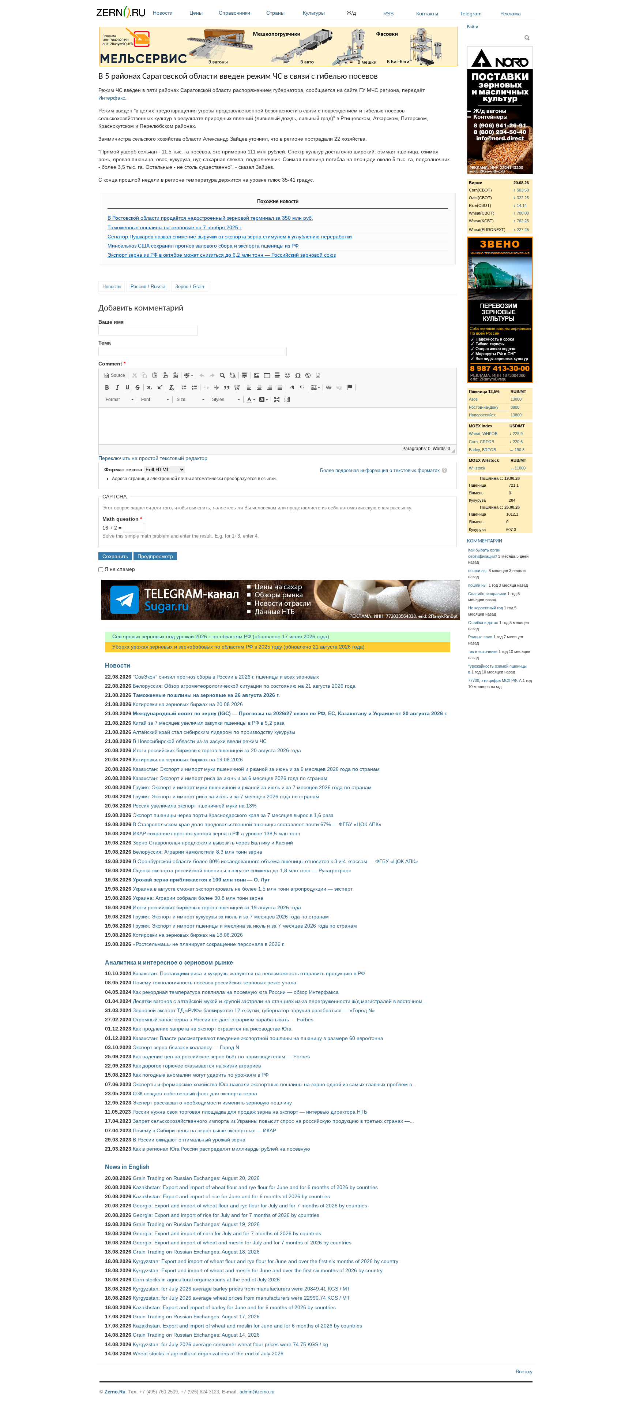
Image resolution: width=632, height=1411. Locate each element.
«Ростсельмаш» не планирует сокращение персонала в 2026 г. (209, 944)
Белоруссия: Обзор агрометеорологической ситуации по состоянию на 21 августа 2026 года (244, 686)
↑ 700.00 (521, 213)
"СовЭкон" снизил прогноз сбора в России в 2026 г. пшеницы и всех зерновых (226, 677)
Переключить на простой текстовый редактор (152, 458)
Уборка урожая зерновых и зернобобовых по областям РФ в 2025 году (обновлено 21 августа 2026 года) (235, 647)
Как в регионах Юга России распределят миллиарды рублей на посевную (221, 1149)
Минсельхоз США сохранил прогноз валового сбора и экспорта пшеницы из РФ (203, 246)
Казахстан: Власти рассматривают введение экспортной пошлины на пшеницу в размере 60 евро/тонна (258, 1038)
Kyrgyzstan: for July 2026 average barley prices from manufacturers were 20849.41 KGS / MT (241, 1289)
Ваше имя (111, 322)
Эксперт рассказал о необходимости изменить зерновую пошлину (212, 1103)
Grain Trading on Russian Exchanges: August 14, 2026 (196, 1335)
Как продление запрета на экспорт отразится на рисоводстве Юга (212, 1029)
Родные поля (480, 637)
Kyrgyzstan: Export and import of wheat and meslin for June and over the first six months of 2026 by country (258, 1270)
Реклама (510, 13)
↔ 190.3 (516, 450)
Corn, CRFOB (481, 441)
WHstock (477, 468)
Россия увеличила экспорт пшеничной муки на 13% (194, 806)
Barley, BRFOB (482, 450)
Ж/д (351, 12)
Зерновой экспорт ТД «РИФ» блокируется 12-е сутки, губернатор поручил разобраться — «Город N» (254, 1010)
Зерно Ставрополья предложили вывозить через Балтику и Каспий (213, 843)
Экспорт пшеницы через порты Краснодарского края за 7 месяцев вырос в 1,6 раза (233, 815)
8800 (515, 407)
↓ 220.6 (516, 441)
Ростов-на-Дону (484, 407)
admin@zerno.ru (257, 1392)
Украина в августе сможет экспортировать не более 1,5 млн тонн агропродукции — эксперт (243, 889)
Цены (196, 12)
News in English (127, 1166)
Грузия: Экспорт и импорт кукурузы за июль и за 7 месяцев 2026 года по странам (231, 917)
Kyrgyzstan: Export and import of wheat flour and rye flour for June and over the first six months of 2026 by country (265, 1261)
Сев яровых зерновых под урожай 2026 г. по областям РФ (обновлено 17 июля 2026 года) (217, 636)
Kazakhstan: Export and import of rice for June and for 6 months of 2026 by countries (231, 1196)
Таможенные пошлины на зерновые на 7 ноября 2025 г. (175, 227)
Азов (473, 399)
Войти (472, 27)
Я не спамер (120, 569)
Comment (111, 364)
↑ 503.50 (521, 190)
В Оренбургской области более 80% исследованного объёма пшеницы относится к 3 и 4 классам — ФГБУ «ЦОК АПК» (275, 861)
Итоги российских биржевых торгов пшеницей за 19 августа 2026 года (217, 907)
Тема (104, 343)
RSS (388, 13)
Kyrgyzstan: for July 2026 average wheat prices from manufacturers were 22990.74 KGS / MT (241, 1298)
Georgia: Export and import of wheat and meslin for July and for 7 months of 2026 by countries (242, 1242)
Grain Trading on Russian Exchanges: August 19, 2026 (196, 1224)
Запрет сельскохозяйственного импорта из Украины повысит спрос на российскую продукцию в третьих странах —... (273, 1121)
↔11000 (518, 468)
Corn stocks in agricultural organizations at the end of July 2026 (206, 1279)
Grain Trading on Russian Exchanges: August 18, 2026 (196, 1252)
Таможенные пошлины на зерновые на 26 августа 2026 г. (206, 695)
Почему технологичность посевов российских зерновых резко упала (214, 982)
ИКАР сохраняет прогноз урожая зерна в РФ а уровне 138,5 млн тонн (216, 833)
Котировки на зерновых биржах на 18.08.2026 (188, 935)
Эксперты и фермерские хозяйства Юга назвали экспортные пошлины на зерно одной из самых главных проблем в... (274, 1084)
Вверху (524, 1371)
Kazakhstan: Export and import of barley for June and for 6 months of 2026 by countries (234, 1307)
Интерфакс (111, 98)
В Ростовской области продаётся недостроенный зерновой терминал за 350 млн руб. (210, 218)
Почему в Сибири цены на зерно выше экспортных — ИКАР (204, 1130)
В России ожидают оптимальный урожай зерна (189, 1140)
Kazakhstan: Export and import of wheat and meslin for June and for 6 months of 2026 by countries (247, 1326)
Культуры (314, 12)
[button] (114, 375)
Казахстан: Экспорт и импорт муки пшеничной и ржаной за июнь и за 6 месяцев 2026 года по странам (256, 769)
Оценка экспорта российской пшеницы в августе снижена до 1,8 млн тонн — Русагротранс (242, 870)
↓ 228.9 (516, 433)
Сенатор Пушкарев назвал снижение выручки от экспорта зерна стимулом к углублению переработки (230, 237)
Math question (122, 519)
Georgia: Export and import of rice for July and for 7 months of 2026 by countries (226, 1215)
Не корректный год (485, 608)
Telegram (471, 13)
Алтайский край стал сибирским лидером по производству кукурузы (214, 732)
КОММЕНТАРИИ (484, 541)
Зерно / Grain (189, 286)
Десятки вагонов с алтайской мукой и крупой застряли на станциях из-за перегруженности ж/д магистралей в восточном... (280, 1001)
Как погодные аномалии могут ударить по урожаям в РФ (201, 1075)
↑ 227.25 (521, 229)
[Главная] (121, 13)
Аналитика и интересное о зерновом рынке (169, 962)
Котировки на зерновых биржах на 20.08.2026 (188, 704)
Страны (275, 12)
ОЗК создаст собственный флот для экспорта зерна (195, 1093)
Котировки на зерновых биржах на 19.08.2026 (188, 759)
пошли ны (478, 570)
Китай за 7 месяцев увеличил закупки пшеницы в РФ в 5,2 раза (209, 723)
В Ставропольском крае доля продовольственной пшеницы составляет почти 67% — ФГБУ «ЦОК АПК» (257, 824)
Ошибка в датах (483, 622)
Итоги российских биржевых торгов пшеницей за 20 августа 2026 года (217, 750)
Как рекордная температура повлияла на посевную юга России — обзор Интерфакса (236, 992)
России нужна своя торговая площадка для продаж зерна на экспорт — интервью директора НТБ (249, 1112)
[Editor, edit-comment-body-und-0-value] (277, 426)
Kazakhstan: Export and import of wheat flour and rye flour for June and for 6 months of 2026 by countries (255, 1187)
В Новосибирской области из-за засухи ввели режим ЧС (200, 741)
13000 (516, 399)
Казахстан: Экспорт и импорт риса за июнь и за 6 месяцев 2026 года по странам (230, 778)
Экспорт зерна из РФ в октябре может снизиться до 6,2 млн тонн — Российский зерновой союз (222, 255)
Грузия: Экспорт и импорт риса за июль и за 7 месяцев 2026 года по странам (226, 796)
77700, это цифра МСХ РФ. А (495, 680)
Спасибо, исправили (487, 593)
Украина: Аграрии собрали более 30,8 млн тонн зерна (198, 898)
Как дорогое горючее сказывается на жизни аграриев (197, 1066)
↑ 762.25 (521, 221)
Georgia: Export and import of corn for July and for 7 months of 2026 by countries (227, 1233)
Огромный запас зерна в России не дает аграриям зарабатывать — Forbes (223, 1019)
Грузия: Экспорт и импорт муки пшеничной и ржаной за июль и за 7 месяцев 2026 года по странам (252, 787)
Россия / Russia (148, 286)
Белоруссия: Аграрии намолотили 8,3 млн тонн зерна (197, 852)
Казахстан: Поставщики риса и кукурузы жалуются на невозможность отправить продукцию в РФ (249, 973)
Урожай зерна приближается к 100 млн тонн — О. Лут (201, 880)
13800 (516, 415)
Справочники (234, 12)
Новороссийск (482, 415)
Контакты (427, 13)
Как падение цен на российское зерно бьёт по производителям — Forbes (221, 1056)
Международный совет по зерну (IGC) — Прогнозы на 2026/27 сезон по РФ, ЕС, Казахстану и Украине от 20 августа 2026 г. (290, 713)
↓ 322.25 (521, 198)
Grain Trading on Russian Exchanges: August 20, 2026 (196, 1178)
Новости (163, 12)
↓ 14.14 (520, 205)
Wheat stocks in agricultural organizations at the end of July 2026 (208, 1353)
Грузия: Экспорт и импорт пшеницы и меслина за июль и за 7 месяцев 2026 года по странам (245, 926)
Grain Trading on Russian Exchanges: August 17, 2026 (196, 1316)
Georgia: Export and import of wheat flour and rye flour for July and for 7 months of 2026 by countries (250, 1205)
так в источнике (482, 651)
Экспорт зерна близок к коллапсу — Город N (186, 1047)
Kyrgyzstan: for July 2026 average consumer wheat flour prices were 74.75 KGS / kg (230, 1344)
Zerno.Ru (115, 1392)
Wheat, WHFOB (483, 433)
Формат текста (124, 469)
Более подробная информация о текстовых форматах (380, 470)
